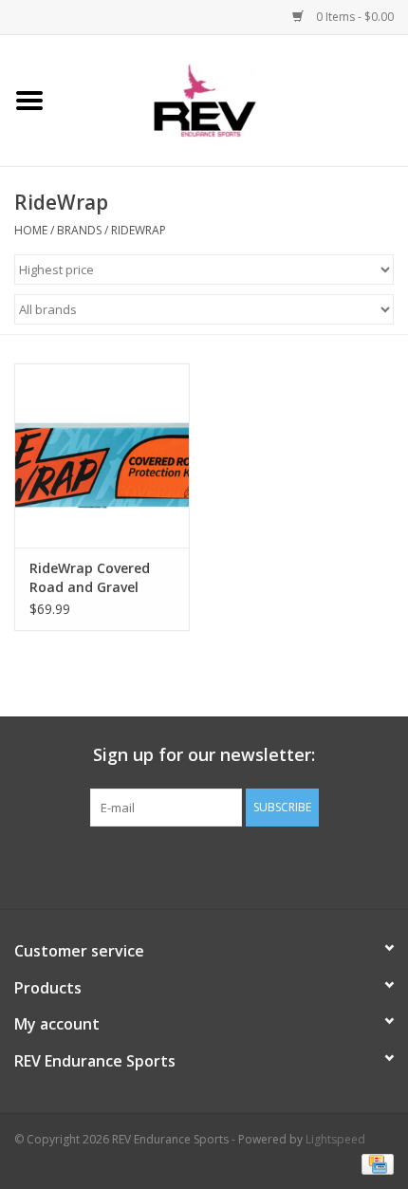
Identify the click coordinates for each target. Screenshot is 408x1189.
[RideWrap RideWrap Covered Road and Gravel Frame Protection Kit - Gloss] (102, 455)
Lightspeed (335, 1139)
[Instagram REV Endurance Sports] (306, 865)
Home (30, 230)
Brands (79, 230)
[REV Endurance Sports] (234, 99)
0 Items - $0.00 (353, 17)
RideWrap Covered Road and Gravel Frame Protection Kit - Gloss (98, 578)
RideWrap (138, 230)
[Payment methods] (374, 1163)
